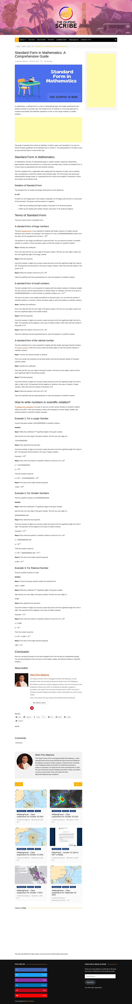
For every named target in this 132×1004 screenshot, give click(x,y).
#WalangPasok (74, 39)
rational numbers (22, 348)
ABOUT (22, 39)
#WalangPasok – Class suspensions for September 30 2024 (64, 893)
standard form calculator (24, 407)
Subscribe (90, 982)
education (49, 61)
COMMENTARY (61, 39)
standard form (26, 231)
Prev (19, 784)
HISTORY (51, 39)
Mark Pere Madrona (22, 61)
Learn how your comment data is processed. (54, 954)
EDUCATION (41, 39)
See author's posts (39, 703)
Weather (38, 811)
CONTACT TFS (86, 39)
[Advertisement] (48, 129)
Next (77, 784)
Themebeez (30, 1001)
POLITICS (31, 39)
